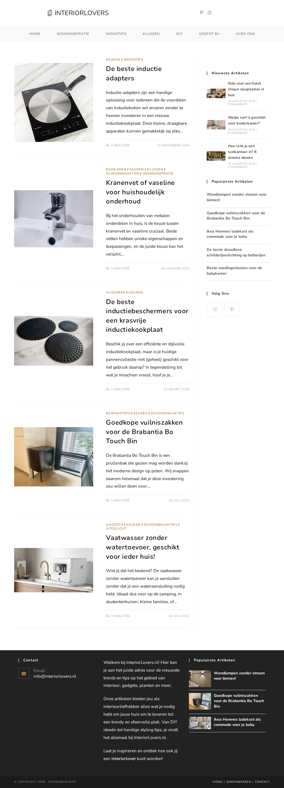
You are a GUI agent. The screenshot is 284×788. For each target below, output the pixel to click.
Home (217, 782)
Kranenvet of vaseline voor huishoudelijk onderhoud (140, 192)
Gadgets (114, 524)
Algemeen (115, 292)
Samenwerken (238, 782)
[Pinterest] (202, 13)
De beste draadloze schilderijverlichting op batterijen (236, 252)
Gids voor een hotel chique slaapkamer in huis (246, 89)
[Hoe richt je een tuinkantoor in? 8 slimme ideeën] (216, 156)
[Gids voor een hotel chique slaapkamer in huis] (216, 93)
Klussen (155, 169)
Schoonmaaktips (122, 173)
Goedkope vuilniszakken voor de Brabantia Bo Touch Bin (144, 431)
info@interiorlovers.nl (55, 676)
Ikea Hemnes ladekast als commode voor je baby (230, 234)
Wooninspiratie (158, 173)
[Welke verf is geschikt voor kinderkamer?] (216, 124)
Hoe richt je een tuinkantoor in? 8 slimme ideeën (242, 152)
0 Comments (237, 104)
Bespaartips (118, 413)
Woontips (133, 59)
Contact (262, 782)
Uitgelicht (116, 528)
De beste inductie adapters (134, 73)
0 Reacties (120, 145)
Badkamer (116, 169)
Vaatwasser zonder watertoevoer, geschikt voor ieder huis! (142, 547)
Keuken (113, 59)
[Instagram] (210, 13)
